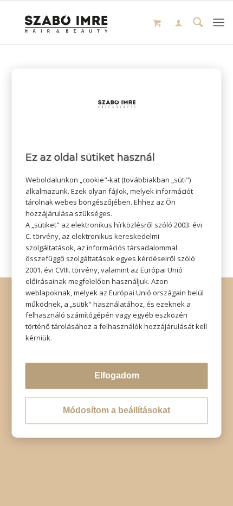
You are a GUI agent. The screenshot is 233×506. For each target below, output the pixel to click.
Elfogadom (116, 375)
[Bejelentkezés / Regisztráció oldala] (178, 24)
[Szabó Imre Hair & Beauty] (66, 22)
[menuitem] (178, 24)
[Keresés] (198, 24)
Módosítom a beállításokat (116, 410)
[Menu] (218, 22)
